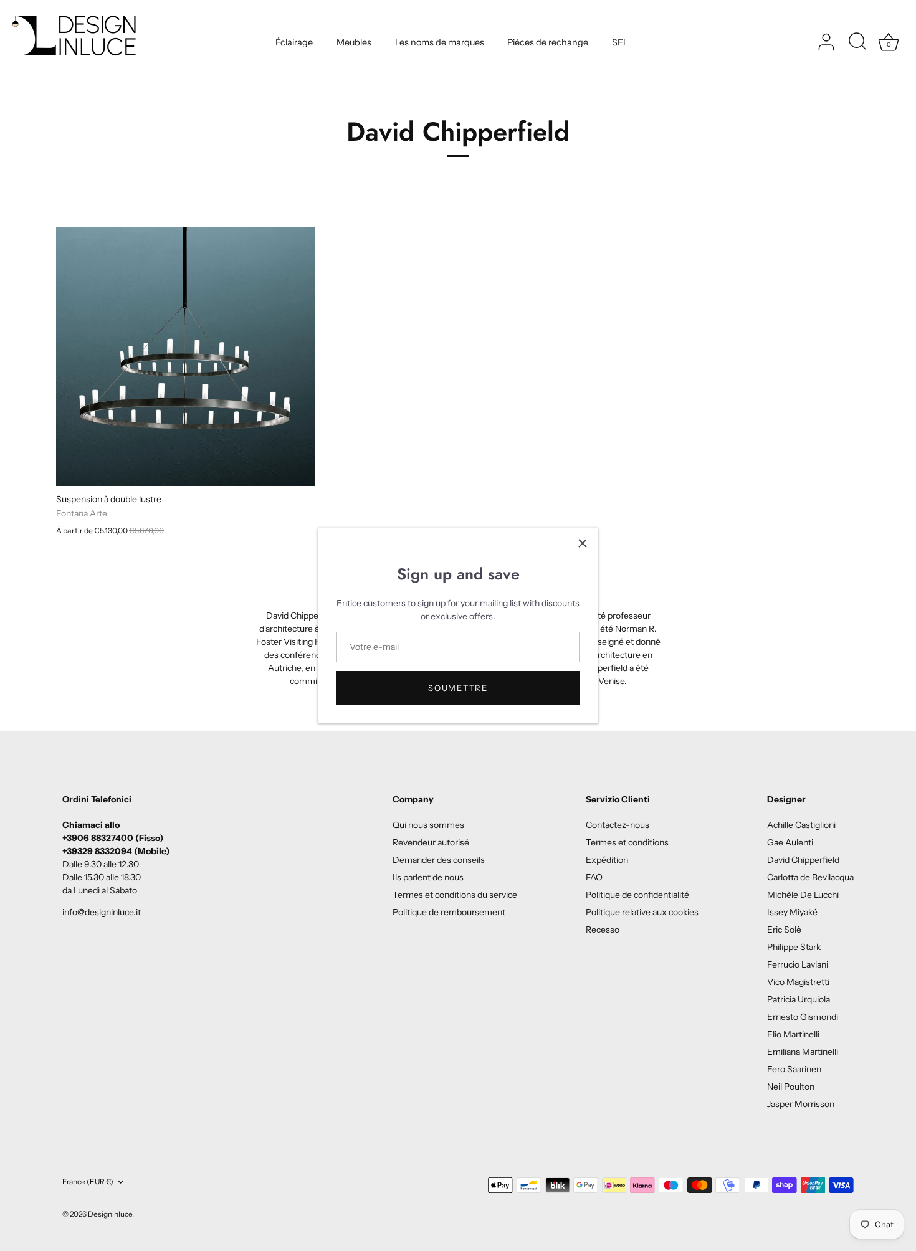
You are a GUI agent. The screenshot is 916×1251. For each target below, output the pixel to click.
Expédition (607, 859)
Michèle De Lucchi (803, 894)
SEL (620, 42)
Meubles (353, 42)
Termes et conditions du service (455, 894)
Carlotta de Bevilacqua (810, 877)
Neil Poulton (790, 1086)
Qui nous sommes (428, 824)
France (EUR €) (87, 1181)
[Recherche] (857, 42)
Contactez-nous (617, 824)
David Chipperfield (803, 859)
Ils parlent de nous (428, 877)
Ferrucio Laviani (797, 964)
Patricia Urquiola (798, 999)
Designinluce (110, 1214)
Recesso (602, 929)
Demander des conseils (439, 859)
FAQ (594, 877)
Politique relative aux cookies (642, 912)
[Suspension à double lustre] (185, 356)
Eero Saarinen (794, 1069)
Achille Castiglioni (801, 824)
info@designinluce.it (101, 912)
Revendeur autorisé (431, 842)
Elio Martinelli (793, 1034)
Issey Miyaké (792, 912)
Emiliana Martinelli (802, 1051)
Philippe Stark (794, 947)
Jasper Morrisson (800, 1104)
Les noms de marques (439, 42)
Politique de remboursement (449, 912)
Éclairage (294, 42)
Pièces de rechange (547, 42)
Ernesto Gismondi (802, 1016)
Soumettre (457, 688)
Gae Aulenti (790, 842)
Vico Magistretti (798, 981)
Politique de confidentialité (637, 894)
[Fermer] (582, 543)
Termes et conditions (627, 842)
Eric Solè (784, 929)
